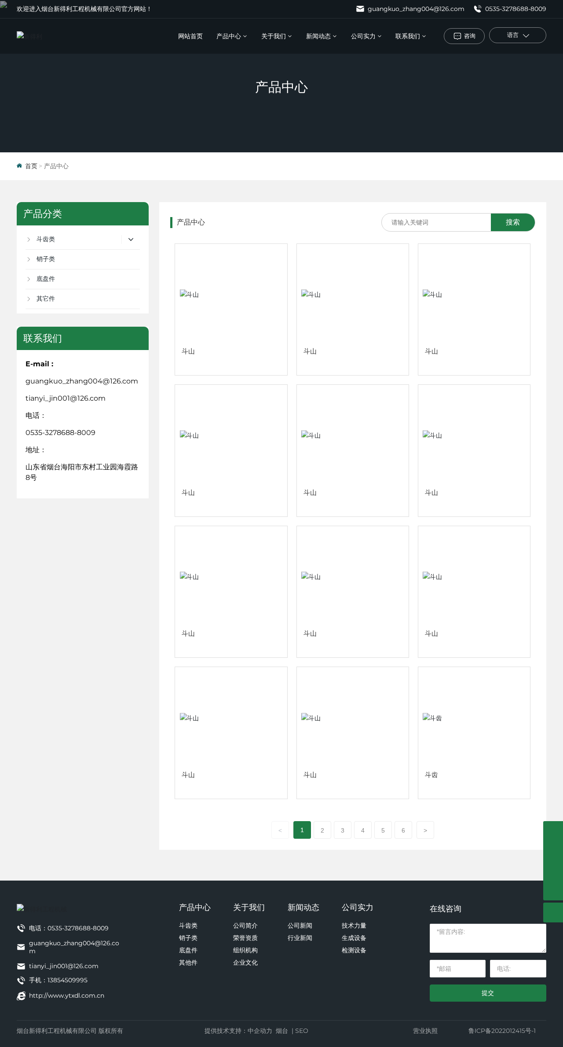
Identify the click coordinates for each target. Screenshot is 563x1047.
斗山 (188, 351)
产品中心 (281, 87)
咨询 (469, 35)
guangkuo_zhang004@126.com (415, 9)
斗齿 (431, 775)
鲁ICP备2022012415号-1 (502, 1031)
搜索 (513, 222)
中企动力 (260, 1031)
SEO (301, 1031)
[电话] (553, 831)
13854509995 (68, 980)
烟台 (282, 1031)
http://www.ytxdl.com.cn (66, 995)
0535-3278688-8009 (514, 9)
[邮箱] (553, 851)
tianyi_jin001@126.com (66, 398)
